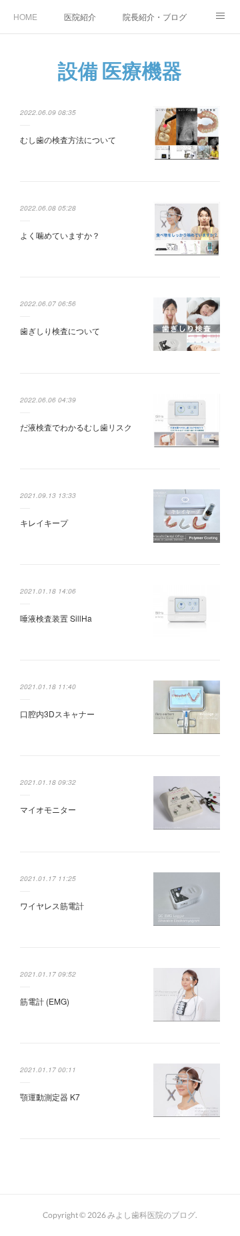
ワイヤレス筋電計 (52, 905)
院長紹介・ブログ (155, 16)
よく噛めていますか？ (60, 235)
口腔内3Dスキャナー (57, 713)
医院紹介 (80, 16)
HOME (25, 16)
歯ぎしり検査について (60, 330)
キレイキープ (44, 522)
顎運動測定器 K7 (50, 1096)
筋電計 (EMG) (44, 1001)
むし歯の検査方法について (68, 139)
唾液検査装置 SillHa (56, 618)
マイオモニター (48, 809)
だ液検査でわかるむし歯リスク (76, 426)
